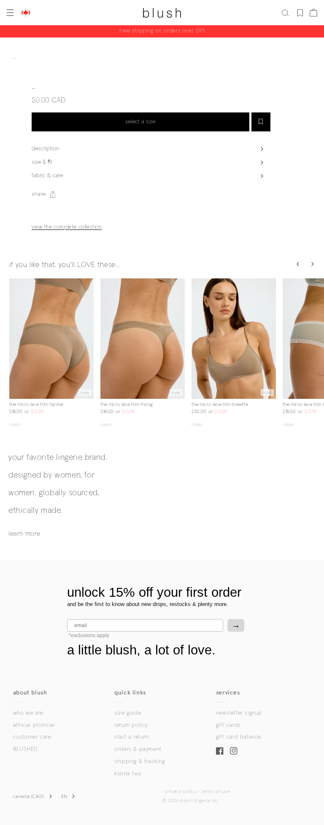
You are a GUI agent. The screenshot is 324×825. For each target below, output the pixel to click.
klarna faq (127, 774)
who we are (28, 713)
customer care (32, 737)
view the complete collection (67, 227)
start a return (131, 737)
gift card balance (238, 737)
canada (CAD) (28, 796)
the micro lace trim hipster (36, 404)
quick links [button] (130, 692)
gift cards (228, 725)
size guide (127, 713)
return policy (131, 725)
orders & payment (138, 749)
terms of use (215, 791)
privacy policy (181, 791)
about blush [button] (30, 692)
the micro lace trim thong (126, 404)
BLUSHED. (26, 749)
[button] (9, 12)
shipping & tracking (139, 761)
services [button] (228, 692)
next (89, 338)
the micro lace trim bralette (220, 404)
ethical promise (33, 725)
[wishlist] (300, 12)
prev (14, 338)
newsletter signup (239, 713)
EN (64, 796)
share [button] (39, 194)
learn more (24, 533)
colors (14, 424)
